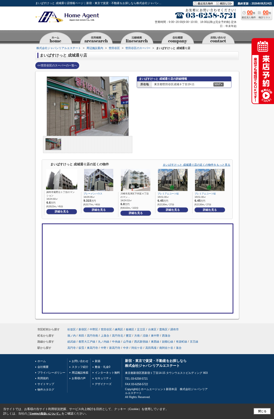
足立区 (141, 329)
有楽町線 (181, 341)
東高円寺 (92, 347)
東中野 (155, 335)
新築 (97, 361)
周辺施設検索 (80, 372)
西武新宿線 (141, 341)
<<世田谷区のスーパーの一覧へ (57, 65)
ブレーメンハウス (92, 193)
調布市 (174, 329)
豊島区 (163, 329)
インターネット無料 (107, 372)
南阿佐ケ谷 (166, 347)
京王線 (194, 341)
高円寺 (71, 347)
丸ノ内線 (103, 341)
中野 (103, 347)
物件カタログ (45, 389)
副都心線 (167, 341)
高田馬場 (150, 347)
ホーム (41, 361)
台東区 (152, 329)
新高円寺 (114, 347)
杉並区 (71, 329)
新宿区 (83, 329)
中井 (126, 347)
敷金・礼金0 (102, 366)
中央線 (116, 341)
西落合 (166, 335)
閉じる (262, 411)
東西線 (155, 341)
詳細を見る (62, 211)
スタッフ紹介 (80, 366)
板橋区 (130, 329)
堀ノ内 (71, 335)
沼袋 (145, 335)
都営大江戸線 (87, 341)
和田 (81, 335)
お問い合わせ (80, 361)
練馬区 (119, 329)
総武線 (71, 341)
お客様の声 (79, 378)
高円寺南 (92, 335)
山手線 (127, 341)
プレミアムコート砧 (168, 193)
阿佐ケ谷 (137, 347)
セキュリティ (103, 378)
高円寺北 (117, 335)
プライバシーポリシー (51, 372)
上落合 (105, 335)
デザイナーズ (103, 384)
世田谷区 (106, 329)
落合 (179, 347)
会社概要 (43, 366)
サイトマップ (45, 384)
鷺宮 (128, 335)
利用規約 (43, 378)
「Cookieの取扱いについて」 (44, 413)
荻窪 (81, 347)
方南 (137, 335)
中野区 (94, 329)
